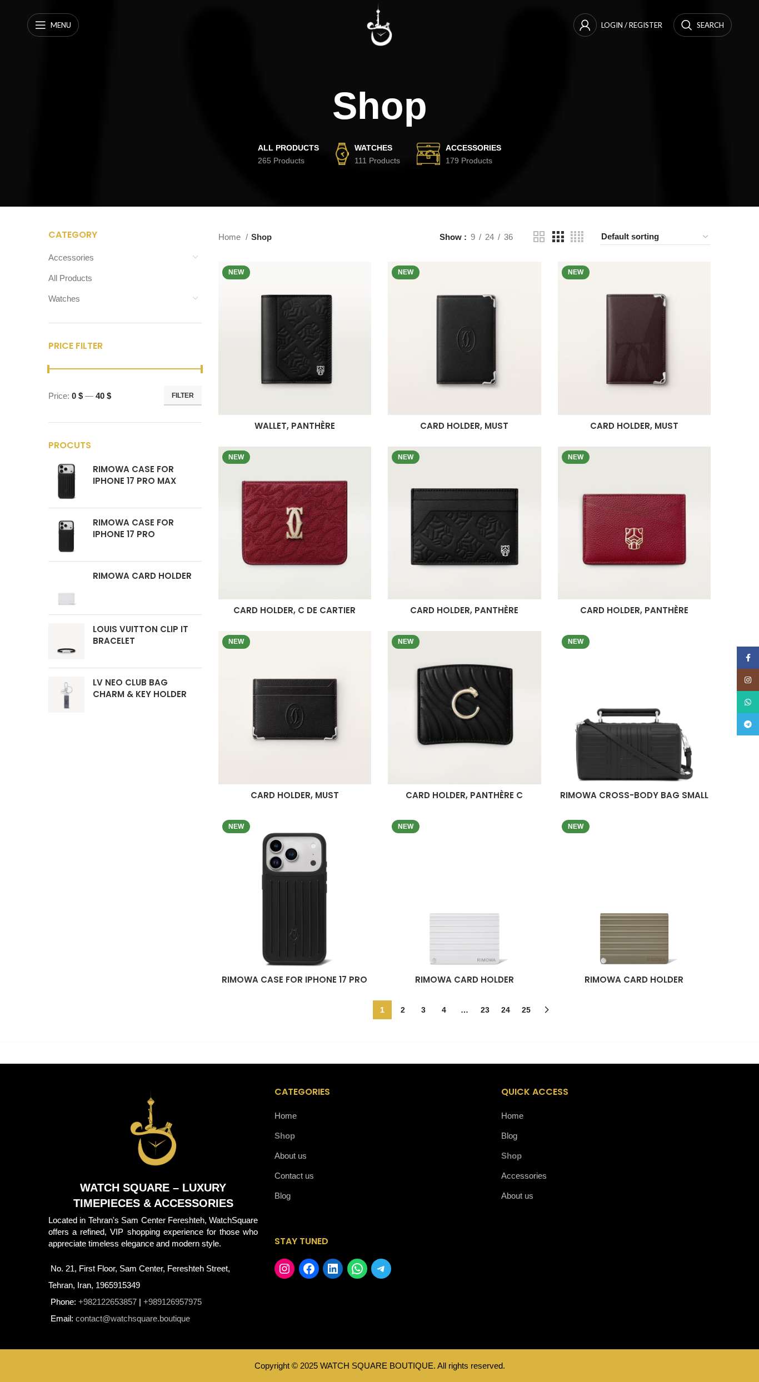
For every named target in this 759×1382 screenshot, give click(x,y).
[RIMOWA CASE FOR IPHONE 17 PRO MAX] (66, 481)
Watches (64, 298)
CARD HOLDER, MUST (464, 426)
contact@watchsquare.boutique (133, 1318)
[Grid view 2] (539, 236)
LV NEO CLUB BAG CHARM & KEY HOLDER (140, 688)
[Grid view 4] (577, 236)
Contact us (294, 1175)
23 (485, 1009)
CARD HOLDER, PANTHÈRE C (464, 795)
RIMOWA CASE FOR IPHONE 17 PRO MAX (134, 475)
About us (290, 1155)
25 (526, 1009)
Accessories (71, 257)
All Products (70, 278)
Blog (282, 1195)
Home (230, 237)
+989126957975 (172, 1301)
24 (505, 1009)
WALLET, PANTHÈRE (294, 426)
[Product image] (295, 338)
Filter (183, 395)
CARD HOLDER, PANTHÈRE (464, 610)
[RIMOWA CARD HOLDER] (66, 588)
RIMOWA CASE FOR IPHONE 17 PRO (133, 528)
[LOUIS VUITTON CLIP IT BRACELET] (66, 641)
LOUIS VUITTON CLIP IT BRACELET (140, 635)
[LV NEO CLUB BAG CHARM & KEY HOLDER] (66, 695)
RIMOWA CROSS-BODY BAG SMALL (634, 795)
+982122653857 (107, 1301)
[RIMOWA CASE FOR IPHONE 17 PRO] (66, 535)
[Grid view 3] (557, 236)
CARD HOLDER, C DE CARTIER (294, 610)
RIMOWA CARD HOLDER (142, 576)
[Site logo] (379, 24)
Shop (284, 1135)
